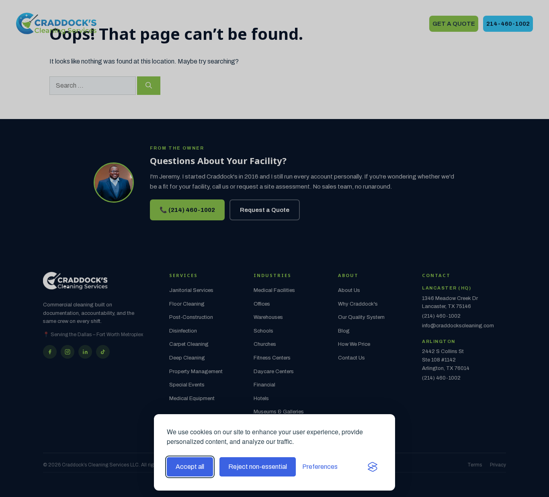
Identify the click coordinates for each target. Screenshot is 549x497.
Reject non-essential (257, 466)
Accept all (190, 466)
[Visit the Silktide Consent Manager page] (372, 466)
